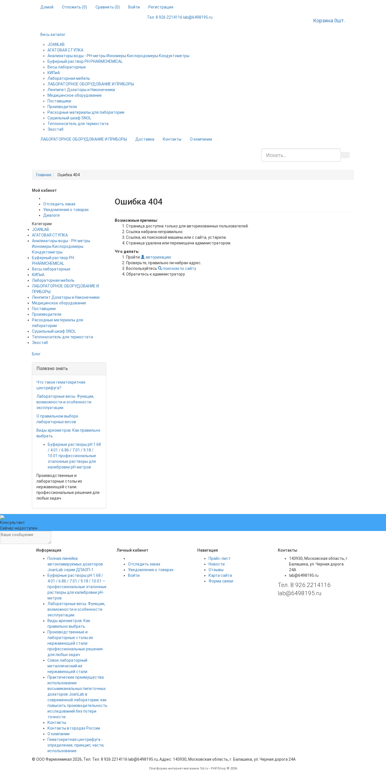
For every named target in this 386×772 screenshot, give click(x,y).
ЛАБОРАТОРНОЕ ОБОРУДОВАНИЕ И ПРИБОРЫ (90, 84)
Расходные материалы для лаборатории (85, 112)
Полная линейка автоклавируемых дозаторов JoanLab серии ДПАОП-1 (75, 564)
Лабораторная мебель (68, 78)
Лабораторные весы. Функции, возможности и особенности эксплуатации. (65, 402)
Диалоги (51, 215)
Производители (62, 106)
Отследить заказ (59, 204)
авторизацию (158, 257)
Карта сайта (220, 575)
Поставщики (59, 101)
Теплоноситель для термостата (78, 123)
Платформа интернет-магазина (174, 768)
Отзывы (216, 569)
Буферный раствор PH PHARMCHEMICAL (85, 61)
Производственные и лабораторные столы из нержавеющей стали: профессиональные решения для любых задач (75, 643)
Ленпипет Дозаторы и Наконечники (81, 89)
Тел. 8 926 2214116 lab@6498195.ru (179, 17)
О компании (201, 139)
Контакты (172, 139)
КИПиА (53, 72)
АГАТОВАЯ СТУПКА (65, 50)
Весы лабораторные (66, 67)
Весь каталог (53, 34)
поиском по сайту (179, 268)
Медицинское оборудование (74, 95)
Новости (217, 564)
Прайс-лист (220, 558)
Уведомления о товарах (66, 209)
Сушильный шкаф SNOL (69, 118)
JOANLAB (56, 44)
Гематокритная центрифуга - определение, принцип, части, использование (75, 745)
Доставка (144, 139)
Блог (36, 354)
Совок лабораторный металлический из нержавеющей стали (67, 666)
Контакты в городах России (73, 728)
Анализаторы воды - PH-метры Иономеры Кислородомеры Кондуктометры (118, 55)
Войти (134, 575)
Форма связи (221, 581)
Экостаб (55, 129)
